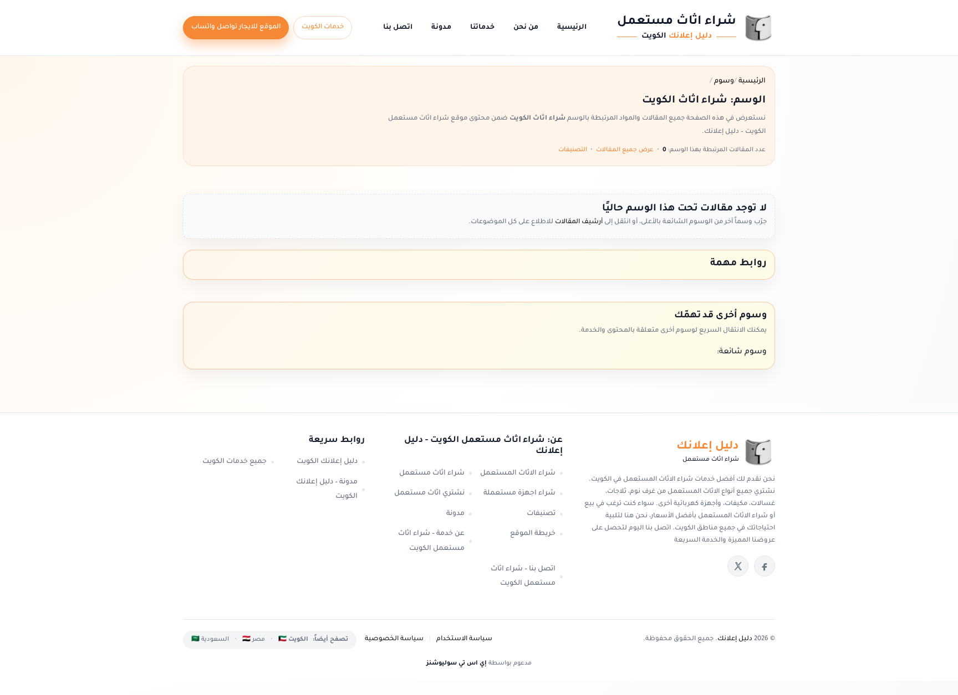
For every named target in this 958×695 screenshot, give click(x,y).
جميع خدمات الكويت (234, 462)
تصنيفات (541, 514)
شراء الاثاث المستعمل (518, 473)
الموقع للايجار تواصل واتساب (236, 27)
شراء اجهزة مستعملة (519, 493)
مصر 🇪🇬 (253, 639)
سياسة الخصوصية (394, 639)
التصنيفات (572, 150)
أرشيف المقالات (578, 222)
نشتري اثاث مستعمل (429, 493)
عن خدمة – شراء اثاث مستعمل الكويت (431, 541)
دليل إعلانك (734, 639)
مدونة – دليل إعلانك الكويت (327, 489)
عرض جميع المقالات (625, 150)
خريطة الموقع (533, 534)
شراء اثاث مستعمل (432, 473)
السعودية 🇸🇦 (210, 639)
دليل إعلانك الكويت (327, 462)
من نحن (525, 28)
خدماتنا (482, 28)
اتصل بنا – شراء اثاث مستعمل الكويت (523, 576)
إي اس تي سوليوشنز (456, 663)
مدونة (441, 28)
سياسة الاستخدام (464, 639)
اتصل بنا (397, 28)
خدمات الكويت (323, 27)
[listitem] (764, 565)
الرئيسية (572, 28)
